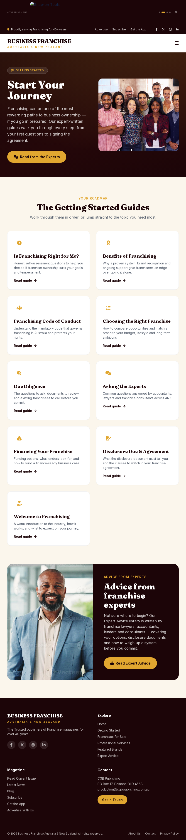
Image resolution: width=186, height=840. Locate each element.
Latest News (16, 785)
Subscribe (119, 29)
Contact (150, 833)
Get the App (138, 29)
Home (102, 724)
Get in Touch (112, 800)
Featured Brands (110, 749)
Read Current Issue (21, 778)
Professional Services (114, 743)
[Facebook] (156, 29)
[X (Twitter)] (163, 29)
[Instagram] (170, 29)
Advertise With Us (20, 810)
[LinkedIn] (177, 29)
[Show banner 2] (163, 12)
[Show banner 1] (159, 12)
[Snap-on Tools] (93, 12)
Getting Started (109, 730)
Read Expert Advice (133, 663)
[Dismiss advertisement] (176, 12)
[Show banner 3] (167, 12)
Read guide (23, 280)
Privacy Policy (169, 833)
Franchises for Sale (112, 737)
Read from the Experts (40, 157)
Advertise (101, 29)
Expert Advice (108, 756)
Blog (10, 791)
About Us (134, 833)
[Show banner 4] (170, 12)
